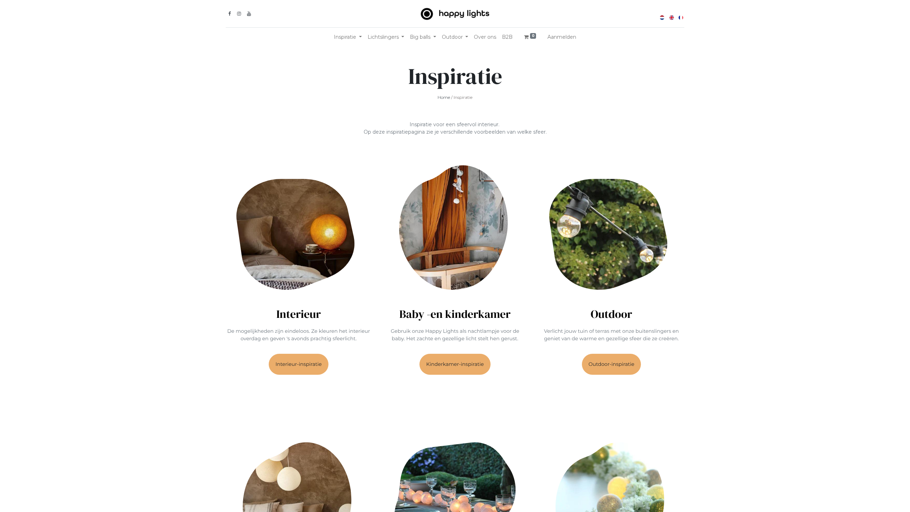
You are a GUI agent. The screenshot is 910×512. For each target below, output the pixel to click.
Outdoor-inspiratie (612, 364)
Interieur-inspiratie (298, 364)
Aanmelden (561, 37)
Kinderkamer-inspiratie (455, 364)
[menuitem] (485, 37)
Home (444, 97)
